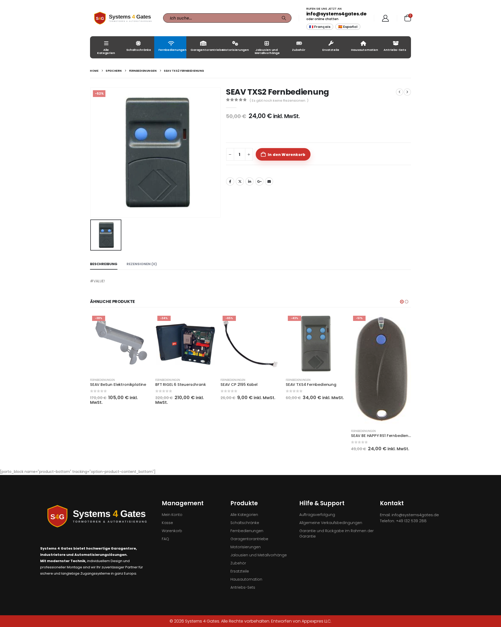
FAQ (165, 538)
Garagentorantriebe (204, 50)
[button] (401, 302)
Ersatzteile (330, 50)
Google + (259, 181)
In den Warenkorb (286, 154)
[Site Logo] (122, 18)
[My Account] (385, 18)
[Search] (284, 18)
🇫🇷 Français (319, 26)
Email (269, 181)
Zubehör (298, 50)
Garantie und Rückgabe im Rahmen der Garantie (336, 533)
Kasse (167, 522)
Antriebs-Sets (395, 50)
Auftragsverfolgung (317, 514)
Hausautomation (364, 50)
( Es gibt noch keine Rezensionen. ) (278, 100)
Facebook (230, 181)
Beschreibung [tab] (103, 263)
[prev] (399, 92)
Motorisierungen (236, 50)
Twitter (240, 181)
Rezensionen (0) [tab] (142, 263)
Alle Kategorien (106, 51)
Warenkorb (172, 530)
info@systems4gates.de (336, 13)
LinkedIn (249, 181)
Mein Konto (172, 514)
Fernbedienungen (172, 50)
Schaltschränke (138, 50)
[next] (407, 92)
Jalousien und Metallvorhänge (267, 51)
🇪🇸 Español (347, 26)
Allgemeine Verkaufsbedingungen (330, 522)
